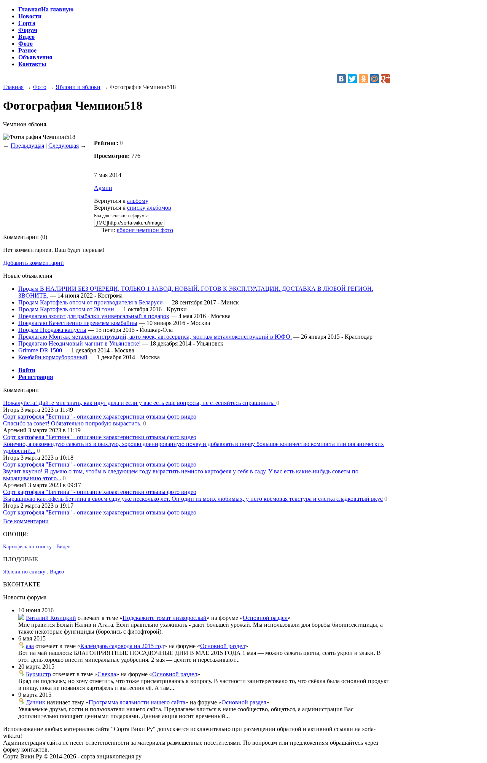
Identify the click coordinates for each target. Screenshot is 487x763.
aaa (30, 646)
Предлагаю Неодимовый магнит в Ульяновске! (79, 343)
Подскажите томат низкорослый (165, 618)
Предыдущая (27, 145)
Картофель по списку (27, 547)
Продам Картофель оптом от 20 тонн (66, 309)
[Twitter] (352, 78)
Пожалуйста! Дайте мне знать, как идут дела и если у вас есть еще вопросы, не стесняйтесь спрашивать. (139, 403)
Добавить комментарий (33, 263)
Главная (13, 87)
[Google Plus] (385, 78)
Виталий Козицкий (51, 618)
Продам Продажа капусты (52, 330)
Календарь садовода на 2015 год (122, 646)
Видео (63, 547)
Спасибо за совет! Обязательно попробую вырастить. (73, 423)
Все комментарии (26, 521)
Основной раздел (265, 618)
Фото (39, 87)
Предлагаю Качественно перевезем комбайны (77, 323)
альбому (137, 201)
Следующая (63, 145)
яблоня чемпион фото (145, 230)
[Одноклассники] (363, 78)
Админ (103, 188)
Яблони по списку (24, 572)
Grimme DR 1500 (40, 350)
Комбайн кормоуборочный (53, 357)
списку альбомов (149, 207)
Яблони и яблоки (78, 87)
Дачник (35, 702)
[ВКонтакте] (341, 78)
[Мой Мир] (374, 78)
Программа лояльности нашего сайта (137, 702)
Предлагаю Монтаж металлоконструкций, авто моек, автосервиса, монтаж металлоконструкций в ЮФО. (155, 336)
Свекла (106, 674)
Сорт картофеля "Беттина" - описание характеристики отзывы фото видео (99, 416)
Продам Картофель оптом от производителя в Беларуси (90, 302)
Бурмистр (38, 674)
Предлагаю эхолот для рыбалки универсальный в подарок (93, 316)
